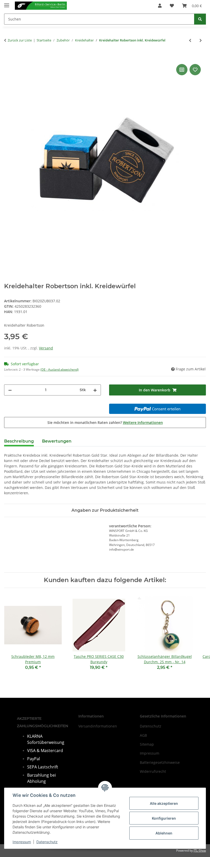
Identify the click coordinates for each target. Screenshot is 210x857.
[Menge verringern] (10, 390)
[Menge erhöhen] (95, 390)
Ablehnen (163, 833)
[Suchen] (200, 19)
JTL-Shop (200, 850)
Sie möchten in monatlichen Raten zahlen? (105, 422)
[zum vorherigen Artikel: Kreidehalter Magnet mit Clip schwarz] (190, 40)
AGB (143, 735)
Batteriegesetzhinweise (160, 762)
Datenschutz (47, 842)
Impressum (22, 842)
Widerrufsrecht (153, 771)
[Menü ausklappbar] (6, 3)
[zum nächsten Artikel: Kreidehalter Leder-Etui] (200, 40)
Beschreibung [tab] (19, 441)
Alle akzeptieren (164, 803)
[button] (160, 6)
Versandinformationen (97, 726)
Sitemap (147, 744)
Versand (46, 348)
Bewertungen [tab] (56, 441)
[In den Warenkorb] (8, 57)
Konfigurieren (164, 818)
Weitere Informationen (143, 422)
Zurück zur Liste (20, 40)
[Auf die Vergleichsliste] (181, 69)
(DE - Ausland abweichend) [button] (59, 369)
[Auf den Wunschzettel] (195, 69)
